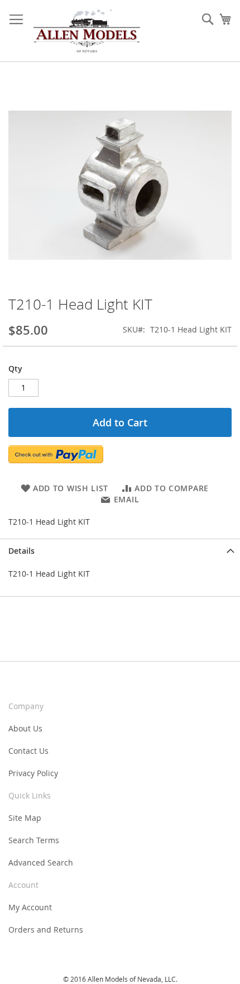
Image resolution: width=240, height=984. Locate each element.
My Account (30, 907)
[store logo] (86, 31)
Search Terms (33, 840)
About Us (25, 728)
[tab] (120, 551)
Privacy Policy (33, 773)
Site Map (24, 817)
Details (21, 550)
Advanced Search (40, 862)
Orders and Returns (45, 929)
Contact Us (28, 750)
